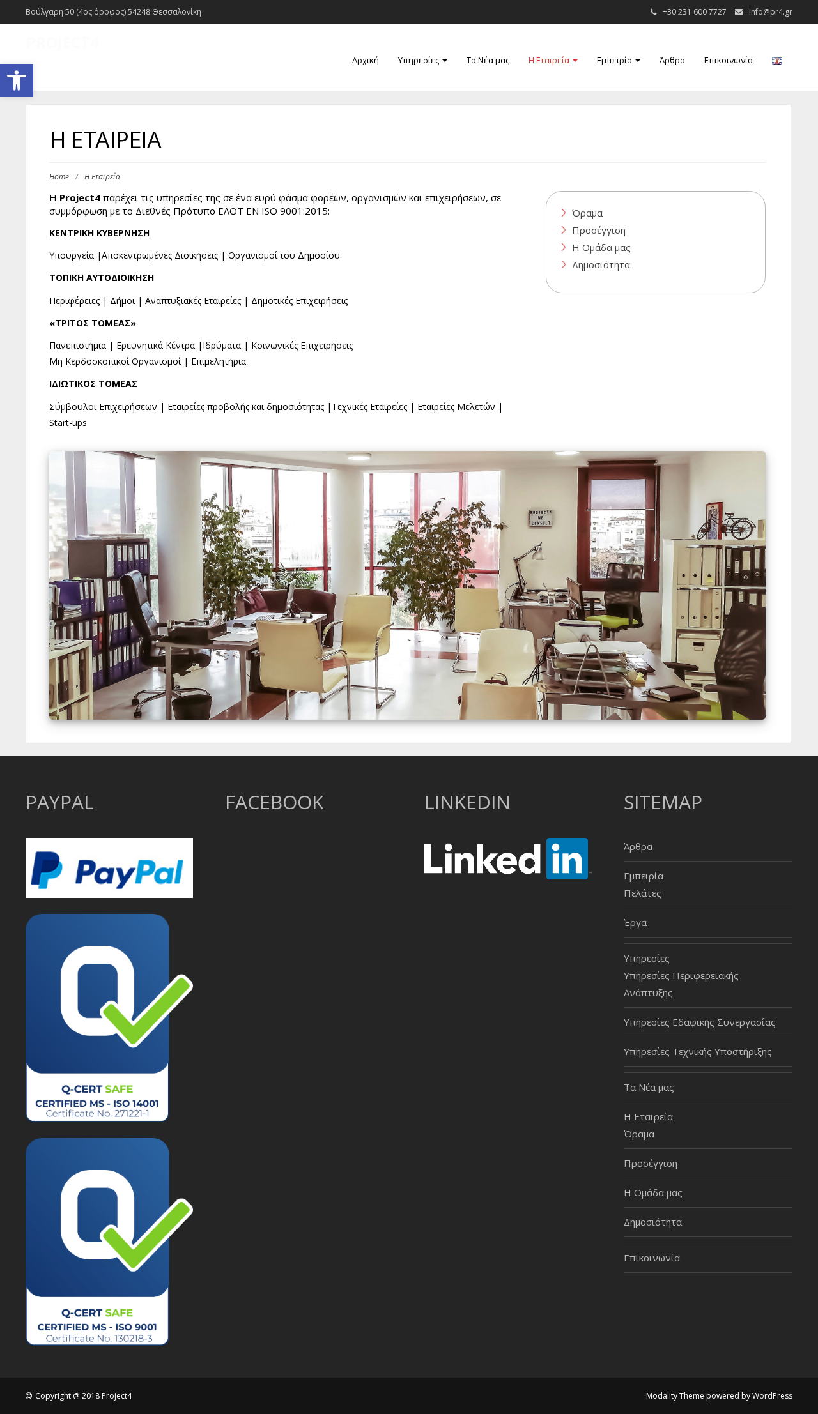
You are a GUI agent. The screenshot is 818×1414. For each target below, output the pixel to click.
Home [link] (59, 176)
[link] (16, 80)
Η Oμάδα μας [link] (601, 247)
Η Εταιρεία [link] (550, 60)
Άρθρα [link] (672, 60)
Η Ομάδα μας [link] (653, 1192)
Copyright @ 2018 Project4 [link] (83, 1395)
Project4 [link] (62, 41)
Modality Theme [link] (675, 1395)
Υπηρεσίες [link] (419, 60)
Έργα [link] (635, 922)
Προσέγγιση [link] (599, 230)
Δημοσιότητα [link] (601, 264)
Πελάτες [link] (642, 892)
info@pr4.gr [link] (770, 11)
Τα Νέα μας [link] (488, 60)
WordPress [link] (772, 1395)
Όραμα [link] (587, 212)
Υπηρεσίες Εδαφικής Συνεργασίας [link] (700, 1021)
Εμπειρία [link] (615, 60)
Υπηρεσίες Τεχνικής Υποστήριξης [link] (698, 1051)
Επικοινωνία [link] (728, 60)
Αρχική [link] (365, 60)
